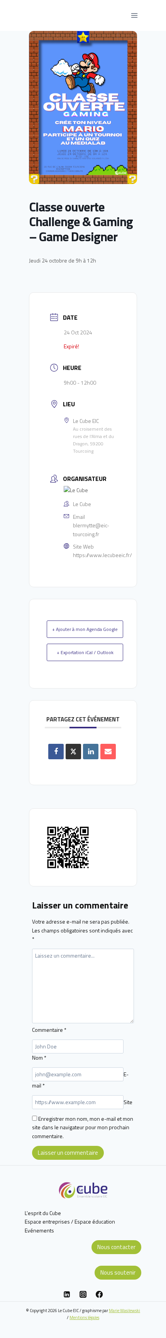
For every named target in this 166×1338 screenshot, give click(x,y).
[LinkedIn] (90, 751)
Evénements (39, 1230)
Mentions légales (84, 1317)
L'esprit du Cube (43, 1213)
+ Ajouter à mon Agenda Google (85, 629)
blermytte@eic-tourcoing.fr (91, 529)
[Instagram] (83, 1294)
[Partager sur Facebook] (56, 751)
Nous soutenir (118, 1272)
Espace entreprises (47, 1221)
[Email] (108, 751)
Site (128, 1102)
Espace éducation (95, 1221)
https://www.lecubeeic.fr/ (102, 555)
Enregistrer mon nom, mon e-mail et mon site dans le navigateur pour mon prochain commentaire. (82, 1127)
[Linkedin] (67, 1294)
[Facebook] (99, 1294)
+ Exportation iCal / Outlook (85, 652)
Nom (39, 1057)
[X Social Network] (73, 751)
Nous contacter (116, 1247)
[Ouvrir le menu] (134, 15)
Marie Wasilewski (124, 1310)
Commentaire (49, 1030)
